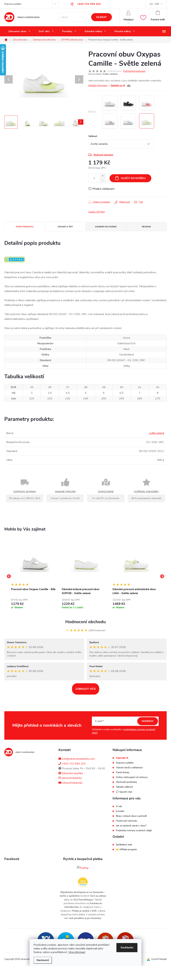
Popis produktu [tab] (25, 226)
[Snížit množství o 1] (102, 180)
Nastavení (43, 960)
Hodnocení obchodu (85, 622)
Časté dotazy (122, 772)
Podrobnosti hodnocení (134, 71)
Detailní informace (97, 85)
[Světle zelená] (146, 121)
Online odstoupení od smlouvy (132, 777)
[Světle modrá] (128, 121)
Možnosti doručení (103, 154)
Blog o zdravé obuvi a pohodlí (131, 816)
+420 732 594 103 (73, 763)
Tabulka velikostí (124, 787)
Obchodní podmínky (126, 782)
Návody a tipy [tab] (65, 226)
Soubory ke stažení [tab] (105, 226)
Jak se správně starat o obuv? (131, 825)
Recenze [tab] (146, 226)
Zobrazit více (85, 689)
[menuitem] (19, 31)
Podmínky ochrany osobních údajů (134, 830)
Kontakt (120, 811)
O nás (119, 806)
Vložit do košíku (133, 178)
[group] (34, 576)
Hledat (101, 17)
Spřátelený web (124, 844)
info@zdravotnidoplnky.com (78, 759)
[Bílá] (110, 103)
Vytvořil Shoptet (159, 959)
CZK (157, 3)
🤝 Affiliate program (126, 849)
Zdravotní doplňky (72, 773)
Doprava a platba (12, 3)
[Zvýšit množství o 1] (102, 176)
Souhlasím (127, 947)
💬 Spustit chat (124, 791)
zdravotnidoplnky (71, 778)
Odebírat (148, 721)
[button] (34, 603)
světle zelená (156, 433)
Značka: (96, 212)
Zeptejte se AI (120, 85)
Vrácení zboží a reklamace (129, 767)
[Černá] (128, 103)
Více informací (76, 952)
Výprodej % (122, 758)
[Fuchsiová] (146, 103)
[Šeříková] (110, 121)
